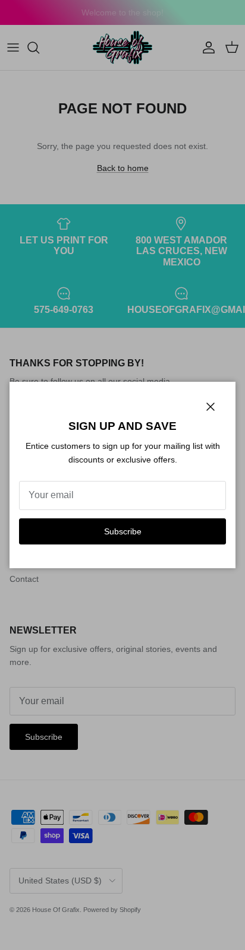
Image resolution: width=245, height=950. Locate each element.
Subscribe (123, 531)
